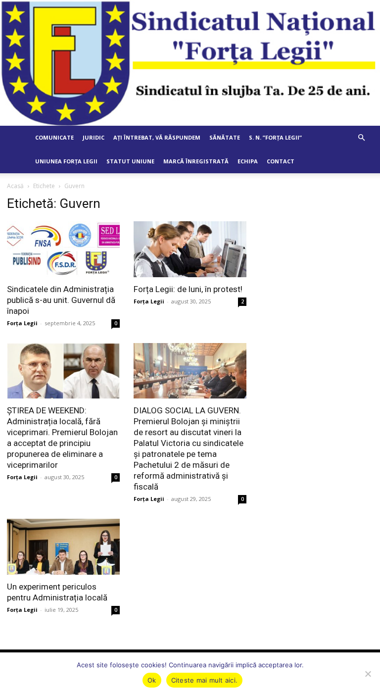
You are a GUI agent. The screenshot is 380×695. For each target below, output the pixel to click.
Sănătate (224, 137)
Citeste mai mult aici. (204, 680)
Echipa (248, 161)
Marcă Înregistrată (196, 161)
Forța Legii (22, 323)
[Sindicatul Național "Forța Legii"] (190, 63)
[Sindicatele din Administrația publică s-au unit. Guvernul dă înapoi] (63, 249)
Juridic (93, 137)
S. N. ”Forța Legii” (275, 137)
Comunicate (54, 137)
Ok (151, 680)
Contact (280, 161)
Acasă (15, 186)
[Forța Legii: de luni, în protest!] (190, 249)
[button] (361, 138)
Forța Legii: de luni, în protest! (188, 289)
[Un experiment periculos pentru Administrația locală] (63, 547)
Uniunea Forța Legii (66, 161)
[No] (368, 674)
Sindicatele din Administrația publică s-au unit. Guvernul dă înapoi (61, 300)
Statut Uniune (130, 161)
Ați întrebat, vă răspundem (156, 137)
